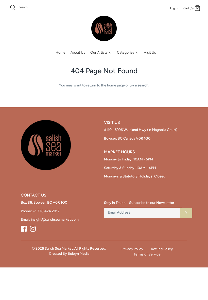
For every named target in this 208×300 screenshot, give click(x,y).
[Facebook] (24, 229)
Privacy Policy (132, 249)
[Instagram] (33, 229)
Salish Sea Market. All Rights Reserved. (75, 248)
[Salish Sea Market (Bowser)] (104, 28)
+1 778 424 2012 (46, 211)
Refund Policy (162, 249)
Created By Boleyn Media (69, 253)
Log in (174, 8)
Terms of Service (147, 254)
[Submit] (186, 213)
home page (116, 85)
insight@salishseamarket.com (55, 219)
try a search (139, 85)
